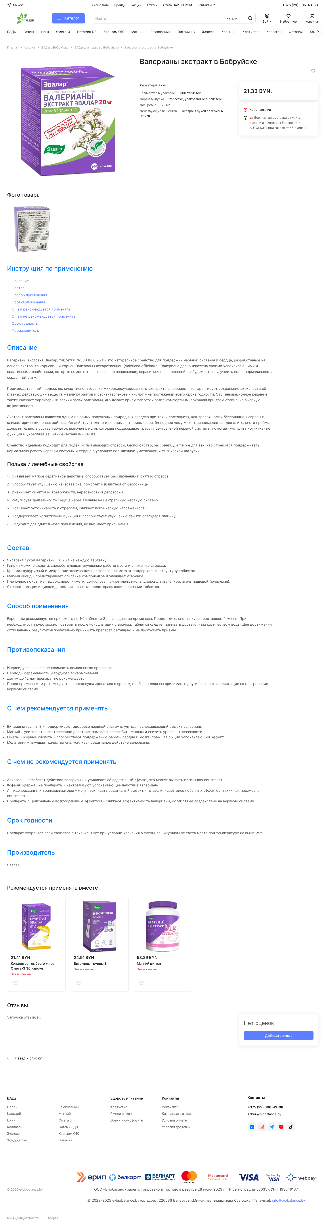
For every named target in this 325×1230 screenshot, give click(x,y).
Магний (65, 1114)
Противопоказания (28, 302)
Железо (13, 1133)
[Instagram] (261, 1126)
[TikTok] (291, 1126)
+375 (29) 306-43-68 (300, 5)
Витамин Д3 (68, 1127)
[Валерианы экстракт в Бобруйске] (69, 119)
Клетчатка (118, 1107)
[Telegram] (271, 1126)
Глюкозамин (69, 1107)
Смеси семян (121, 1114)
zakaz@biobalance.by (264, 1114)
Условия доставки (176, 1127)
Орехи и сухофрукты (126, 1120)
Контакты (170, 1098)
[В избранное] (313, 71)
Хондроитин (17, 1140)
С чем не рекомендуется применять (43, 316)
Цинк (11, 1120)
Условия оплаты (174, 1120)
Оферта (52, 1218)
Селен (12, 1107)
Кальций (14, 1114)
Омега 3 (65, 1120)
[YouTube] (281, 1126)
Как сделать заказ (176, 1114)
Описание (20, 281)
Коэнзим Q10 (69, 1133)
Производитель (25, 330)
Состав (18, 288)
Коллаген (14, 1127)
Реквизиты (170, 1107)
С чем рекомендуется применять (41, 309)
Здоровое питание (126, 1098)
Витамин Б (67, 1140)
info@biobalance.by (288, 1200)
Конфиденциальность (23, 1218)
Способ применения (29, 295)
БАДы (12, 1098)
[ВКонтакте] (252, 1126)
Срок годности (25, 323)
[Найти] (250, 18)
